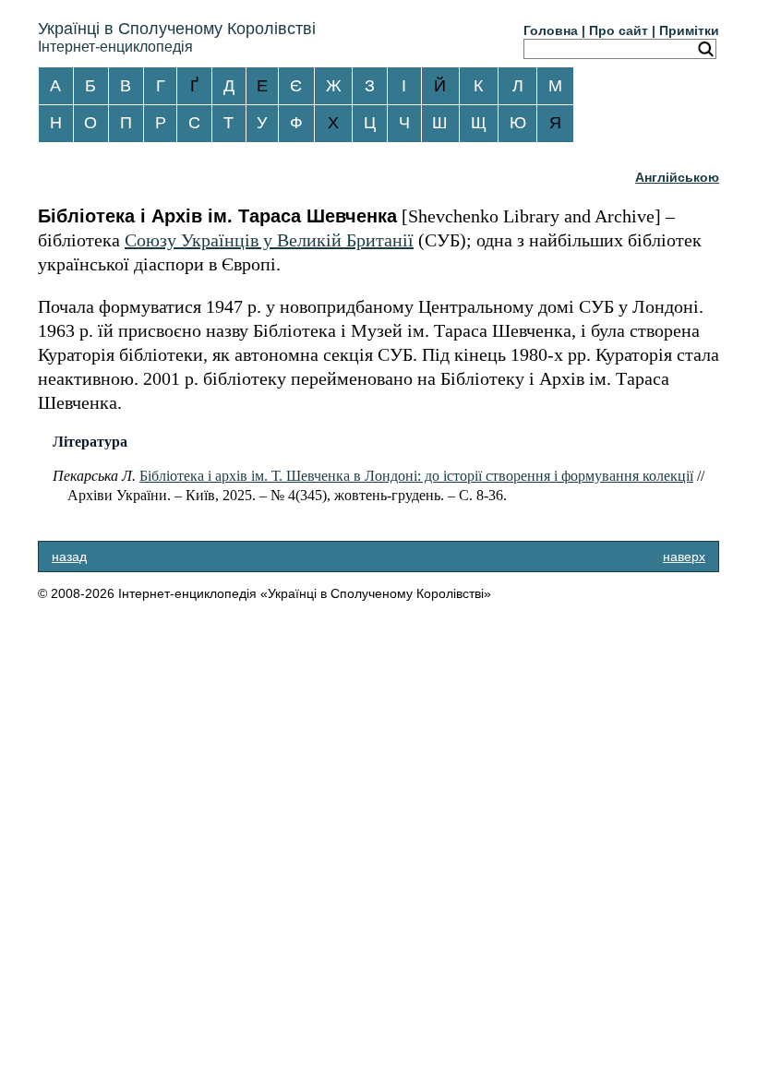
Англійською (677, 177)
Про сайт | (622, 30)
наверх (684, 556)
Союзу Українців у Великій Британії (269, 240)
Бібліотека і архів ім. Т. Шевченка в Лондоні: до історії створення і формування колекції (416, 476)
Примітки (689, 30)
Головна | (554, 30)
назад (69, 556)
